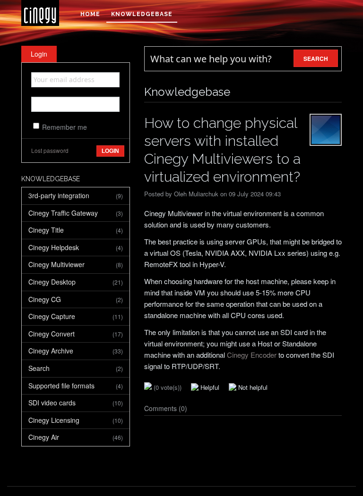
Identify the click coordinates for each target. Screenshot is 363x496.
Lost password (50, 150)
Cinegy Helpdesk (75, 247)
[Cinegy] (40, 13)
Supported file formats (75, 385)
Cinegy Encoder (252, 355)
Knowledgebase (142, 14)
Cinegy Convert (75, 333)
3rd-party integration (75, 195)
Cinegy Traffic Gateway (75, 213)
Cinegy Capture (75, 316)
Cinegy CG (75, 299)
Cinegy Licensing (75, 420)
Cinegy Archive (75, 350)
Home (90, 14)
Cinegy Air (75, 437)
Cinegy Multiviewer (75, 264)
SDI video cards (75, 402)
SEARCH (315, 58)
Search (75, 368)
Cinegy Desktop (75, 281)
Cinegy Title (75, 230)
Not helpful (252, 387)
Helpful (209, 387)
